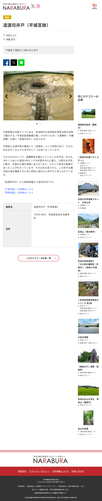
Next (71, 96)
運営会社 (22, 471)
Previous (6, 96)
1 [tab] (37, 124)
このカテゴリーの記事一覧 (38, 258)
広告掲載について (60, 471)
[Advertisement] (88, 52)
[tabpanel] (38, 95)
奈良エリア (11, 35)
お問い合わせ (77, 471)
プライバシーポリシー (39, 471)
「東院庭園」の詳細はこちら (18, 192)
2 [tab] (41, 124)
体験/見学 (10, 39)
